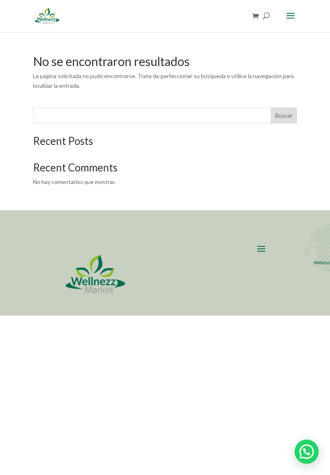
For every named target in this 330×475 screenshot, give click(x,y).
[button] (307, 452)
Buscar (284, 115)
